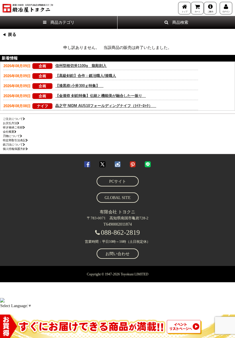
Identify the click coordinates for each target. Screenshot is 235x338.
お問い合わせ (117, 254)
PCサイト (117, 181)
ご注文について (13, 118)
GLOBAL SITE (118, 198)
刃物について (11, 136)
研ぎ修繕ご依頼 (13, 127)
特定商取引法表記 (14, 140)
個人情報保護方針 (14, 148)
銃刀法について (13, 144)
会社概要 (8, 131)
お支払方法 (10, 123)
